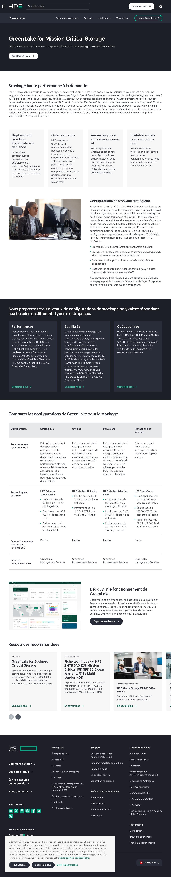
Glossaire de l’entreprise (142, 781)
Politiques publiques (62, 808)
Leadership (57, 802)
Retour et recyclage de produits (107, 763)
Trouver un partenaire (141, 836)
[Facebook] (33, 811)
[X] (16, 811)
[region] (85, 685)
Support (19, 771)
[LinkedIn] (11, 811)
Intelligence (104, 18)
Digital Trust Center (139, 759)
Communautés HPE (140, 793)
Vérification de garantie (102, 781)
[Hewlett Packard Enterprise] (15, 6)
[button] (4, 6)
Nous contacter (138, 753)
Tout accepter (19, 865)
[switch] (21, 835)
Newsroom (96, 815)
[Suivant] (18, 717)
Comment (20, 763)
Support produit (99, 769)
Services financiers (139, 787)
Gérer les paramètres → (69, 865)
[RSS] (11, 816)
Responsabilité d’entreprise (65, 771)
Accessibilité (58, 759)
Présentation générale (67, 18)
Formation (135, 765)
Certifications (136, 830)
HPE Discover (97, 803)
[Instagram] (22, 811)
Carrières (56, 765)
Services (88, 18)
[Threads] (27, 811)
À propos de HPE (60, 753)
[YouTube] (39, 811)
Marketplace (122, 18)
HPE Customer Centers (141, 799)
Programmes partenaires (142, 842)
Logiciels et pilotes (100, 775)
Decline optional (43, 865)
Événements (97, 797)
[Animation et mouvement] (22, 835)
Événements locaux (101, 809)
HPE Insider (135, 805)
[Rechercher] (28, 6)
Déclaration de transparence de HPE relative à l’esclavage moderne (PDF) (68, 786)
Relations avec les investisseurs (68, 796)
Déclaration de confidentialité (74, 857)
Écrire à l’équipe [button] (19, 781)
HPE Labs (56, 777)
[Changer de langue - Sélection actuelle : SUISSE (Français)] (161, 6)
